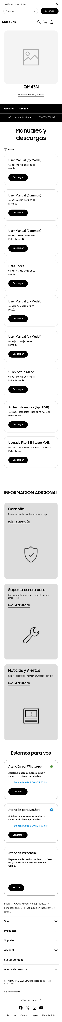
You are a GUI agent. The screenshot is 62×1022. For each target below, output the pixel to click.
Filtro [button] (11, 149)
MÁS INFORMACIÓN (19, 521)
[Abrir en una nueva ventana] (21, 1008)
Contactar (18, 791)
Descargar (18, 177)
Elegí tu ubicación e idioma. (15, 4)
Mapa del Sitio (48, 1015)
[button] (31, 921)
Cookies (23, 1015)
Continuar (49, 11)
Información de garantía (31, 94)
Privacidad (11, 1015)
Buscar (16, 887)
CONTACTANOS (46, 117)
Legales (35, 1015)
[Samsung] (8, 22)
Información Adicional (20, 117)
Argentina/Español (12, 992)
